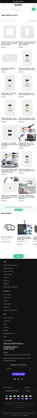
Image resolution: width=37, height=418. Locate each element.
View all (18, 256)
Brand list (6, 280)
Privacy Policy (7, 274)
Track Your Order (8, 317)
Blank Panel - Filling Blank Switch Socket (8, 69)
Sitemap (5, 284)
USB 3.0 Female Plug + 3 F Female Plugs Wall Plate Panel (27, 94)
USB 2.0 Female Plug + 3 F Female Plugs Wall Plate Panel (27, 170)
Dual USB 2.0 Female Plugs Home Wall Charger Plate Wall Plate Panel (27, 197)
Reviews (5, 327)
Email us (20, 343)
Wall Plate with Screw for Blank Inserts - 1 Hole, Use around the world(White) (27, 43)
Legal (5, 336)
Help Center (7, 297)
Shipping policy (29, 405)
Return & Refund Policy (10, 265)
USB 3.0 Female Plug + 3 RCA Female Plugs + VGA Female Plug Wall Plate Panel (9, 171)
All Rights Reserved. (18, 403)
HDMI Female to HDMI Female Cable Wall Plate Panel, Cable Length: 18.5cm (9, 197)
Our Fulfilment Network (10, 287)
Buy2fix (11, 403)
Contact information (19, 407)
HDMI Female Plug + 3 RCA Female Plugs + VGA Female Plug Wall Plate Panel (26, 144)
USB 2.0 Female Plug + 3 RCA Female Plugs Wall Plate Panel (27, 118)
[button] (3, 5)
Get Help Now (18, 209)
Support (5, 330)
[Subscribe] (30, 369)
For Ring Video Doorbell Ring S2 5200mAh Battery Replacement (24, 238)
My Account (7, 294)
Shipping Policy (8, 268)
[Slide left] (15, 251)
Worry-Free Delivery (6, 237)
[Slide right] (22, 251)
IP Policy (25, 415)
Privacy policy (9, 405)
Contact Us (6, 321)
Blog (4, 324)
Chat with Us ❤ (9, 343)
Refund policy (29, 403)
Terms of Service (8, 271)
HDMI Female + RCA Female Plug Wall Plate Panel (8, 94)
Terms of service (18, 405)
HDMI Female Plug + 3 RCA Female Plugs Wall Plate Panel (9, 118)
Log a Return (7, 304)
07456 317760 (8, 349)
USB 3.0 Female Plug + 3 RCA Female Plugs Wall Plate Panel (27, 69)
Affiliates (6, 307)
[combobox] (16, 9)
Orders (5, 300)
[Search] (34, 9)
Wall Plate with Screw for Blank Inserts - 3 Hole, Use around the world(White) (9, 43)
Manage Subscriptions (10, 310)
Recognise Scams (8, 333)
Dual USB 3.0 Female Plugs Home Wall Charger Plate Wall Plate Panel (9, 144)
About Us (6, 277)
